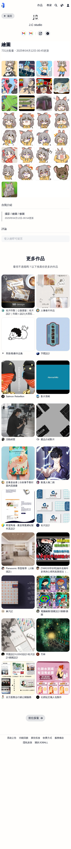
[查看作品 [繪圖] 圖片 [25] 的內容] (25, 172)
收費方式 (47, 738)
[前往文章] (62, 5)
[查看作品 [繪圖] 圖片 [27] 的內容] (61, 172)
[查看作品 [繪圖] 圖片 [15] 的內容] (61, 120)
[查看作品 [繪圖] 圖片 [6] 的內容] (44, 86)
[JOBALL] (2, 5)
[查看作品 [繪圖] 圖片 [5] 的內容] (27, 86)
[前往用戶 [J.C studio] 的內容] (35, 17)
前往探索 (33, 718)
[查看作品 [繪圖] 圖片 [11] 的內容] (61, 103)
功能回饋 (23, 738)
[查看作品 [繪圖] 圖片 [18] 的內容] (44, 138)
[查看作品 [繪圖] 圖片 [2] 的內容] (44, 69)
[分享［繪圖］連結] (40, 33)
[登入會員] (68, 5)
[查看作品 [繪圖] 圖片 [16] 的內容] (9, 138)
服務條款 (59, 738)
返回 (9, 16)
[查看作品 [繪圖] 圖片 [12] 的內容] (9, 120)
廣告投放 (35, 738)
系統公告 (11, 738)
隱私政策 (27, 742)
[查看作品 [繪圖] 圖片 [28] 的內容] (9, 189)
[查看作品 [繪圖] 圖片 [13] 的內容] (27, 120)
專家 (49, 5)
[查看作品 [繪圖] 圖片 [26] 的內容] (43, 172)
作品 (40, 5)
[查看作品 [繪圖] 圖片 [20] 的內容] (9, 155)
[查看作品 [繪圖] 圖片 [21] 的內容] (27, 155)
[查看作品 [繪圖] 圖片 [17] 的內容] (27, 138)
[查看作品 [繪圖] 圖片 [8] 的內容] (9, 103)
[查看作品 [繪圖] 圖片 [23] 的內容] (61, 155)
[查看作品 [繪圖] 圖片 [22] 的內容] (44, 155)
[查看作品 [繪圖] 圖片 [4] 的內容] (9, 86)
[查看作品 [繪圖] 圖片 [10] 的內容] (44, 103)
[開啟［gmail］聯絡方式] (23, 33)
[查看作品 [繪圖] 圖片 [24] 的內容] (8, 172)
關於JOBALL (41, 742)
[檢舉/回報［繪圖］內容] (47, 33)
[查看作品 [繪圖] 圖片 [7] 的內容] (61, 86)
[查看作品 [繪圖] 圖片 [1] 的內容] (27, 69)
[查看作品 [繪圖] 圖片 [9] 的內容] (27, 103)
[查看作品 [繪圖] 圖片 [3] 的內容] (61, 69)
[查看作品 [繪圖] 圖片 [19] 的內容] (61, 138)
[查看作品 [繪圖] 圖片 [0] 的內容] (9, 69)
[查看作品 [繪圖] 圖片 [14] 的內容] (44, 120)
